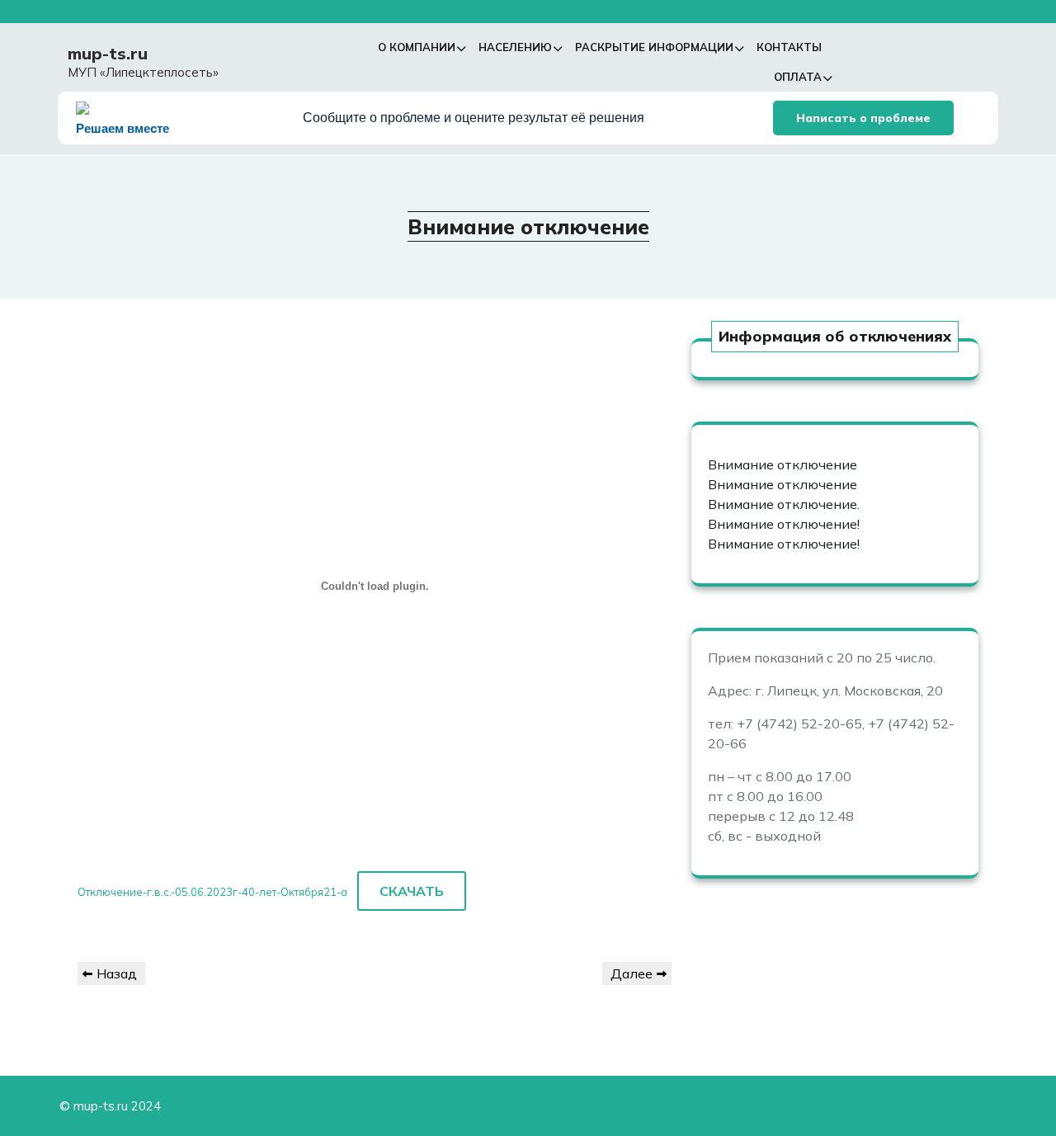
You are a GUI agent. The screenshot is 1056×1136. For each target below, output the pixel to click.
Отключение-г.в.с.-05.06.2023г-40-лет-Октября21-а (212, 891)
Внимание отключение (782, 464)
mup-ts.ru (108, 53)
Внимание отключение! (784, 524)
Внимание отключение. (784, 504)
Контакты (789, 47)
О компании (416, 47)
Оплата (798, 76)
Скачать (412, 891)
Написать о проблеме (863, 118)
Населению (515, 47)
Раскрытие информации (654, 47)
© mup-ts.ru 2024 (110, 1106)
